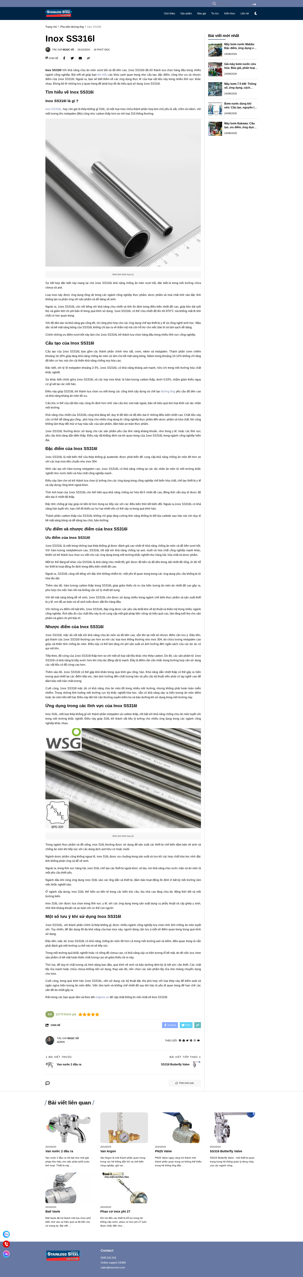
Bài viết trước (60, 1057)
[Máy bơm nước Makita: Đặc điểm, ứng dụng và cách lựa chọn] (215, 50)
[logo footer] (70, 1256)
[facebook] (180, 1040)
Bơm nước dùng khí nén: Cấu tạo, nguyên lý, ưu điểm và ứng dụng (240, 107)
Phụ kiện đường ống (117, 1177)
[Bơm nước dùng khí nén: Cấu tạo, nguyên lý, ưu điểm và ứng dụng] (215, 109)
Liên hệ (245, 13)
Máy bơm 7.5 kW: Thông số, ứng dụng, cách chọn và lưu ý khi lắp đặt (240, 88)
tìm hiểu (102, 74)
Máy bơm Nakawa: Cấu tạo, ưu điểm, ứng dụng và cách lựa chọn (240, 127)
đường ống (168, 391)
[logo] (58, 17)
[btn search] (254, 4)
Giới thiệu (169, 13)
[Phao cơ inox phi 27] (124, 1188)
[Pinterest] (191, 1040)
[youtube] (198, 1040)
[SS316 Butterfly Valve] (234, 1127)
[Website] (184, 1040)
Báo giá (201, 13)
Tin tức (215, 13)
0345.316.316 (108, 1257)
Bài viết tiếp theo (184, 1057)
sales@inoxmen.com (113, 1267)
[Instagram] (195, 1040)
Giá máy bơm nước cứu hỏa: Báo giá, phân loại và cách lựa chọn (240, 68)
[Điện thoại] (6, 1244)
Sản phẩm (186, 13)
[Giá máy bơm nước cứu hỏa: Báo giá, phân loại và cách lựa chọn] (215, 69)
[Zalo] (6, 1234)
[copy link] (88, 58)
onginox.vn (102, 997)
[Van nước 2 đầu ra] (69, 1127)
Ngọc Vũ (68, 49)
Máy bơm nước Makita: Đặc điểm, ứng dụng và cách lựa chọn (239, 48)
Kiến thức (229, 13)
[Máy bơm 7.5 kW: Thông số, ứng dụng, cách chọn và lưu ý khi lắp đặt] (215, 89)
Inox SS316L (53, 109)
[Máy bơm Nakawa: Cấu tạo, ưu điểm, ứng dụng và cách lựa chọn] (215, 129)
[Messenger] (6, 1254)
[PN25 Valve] (179, 1127)
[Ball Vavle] (69, 1188)
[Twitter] (187, 1040)
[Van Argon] (124, 1127)
